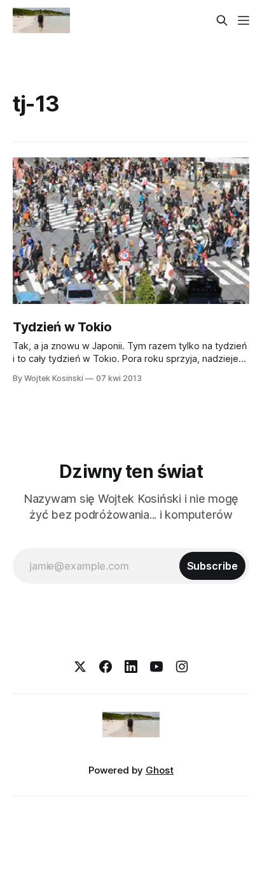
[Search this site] (222, 20)
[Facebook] (105, 666)
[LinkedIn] (131, 666)
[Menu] (243, 20)
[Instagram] (182, 666)
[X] (80, 666)
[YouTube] (156, 666)
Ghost (160, 770)
